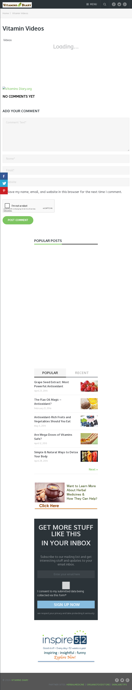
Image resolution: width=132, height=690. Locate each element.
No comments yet (19, 96)
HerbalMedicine (75, 684)
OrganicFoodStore (98, 684)
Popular (50, 372)
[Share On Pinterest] (4, 190)
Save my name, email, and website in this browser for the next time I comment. (64, 192)
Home (6, 13)
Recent (82, 372)
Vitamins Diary (19, 680)
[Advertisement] (60, 308)
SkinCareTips (119, 684)
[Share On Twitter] (4, 183)
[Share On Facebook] (4, 176)
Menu (93, 4)
